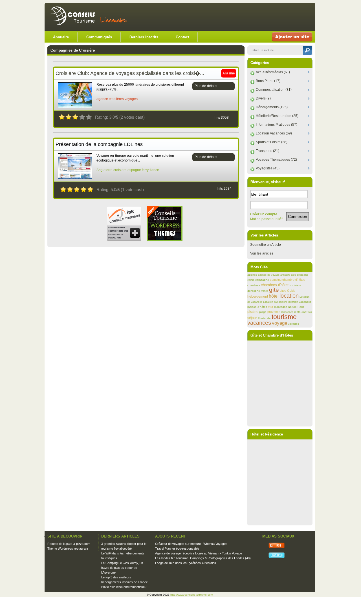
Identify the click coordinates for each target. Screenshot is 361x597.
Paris (301, 306)
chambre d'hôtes (293, 279)
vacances (259, 323)
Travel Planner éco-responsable (177, 548)
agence (102, 99)
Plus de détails (206, 86)
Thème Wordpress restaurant (67, 548)
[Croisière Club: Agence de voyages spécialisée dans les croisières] (75, 107)
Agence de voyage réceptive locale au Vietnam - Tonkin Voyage (198, 553)
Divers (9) (263, 98)
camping (275, 279)
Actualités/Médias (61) (273, 72)
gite (274, 289)
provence (273, 311)
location (289, 296)
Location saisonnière (275, 301)
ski (310, 311)
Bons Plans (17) (268, 81)
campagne (262, 279)
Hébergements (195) (272, 107)
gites (283, 290)
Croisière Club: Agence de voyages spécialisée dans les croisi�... (130, 73)
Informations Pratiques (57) (276, 125)
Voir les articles (261, 253)
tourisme (284, 316)
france (154, 170)
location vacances (299, 301)
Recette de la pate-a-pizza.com (68, 543)
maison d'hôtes (257, 306)
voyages (131, 99)
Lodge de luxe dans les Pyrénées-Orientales (185, 563)
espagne (134, 170)
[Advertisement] (246, 16)
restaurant (300, 311)
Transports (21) (267, 151)
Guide (291, 290)
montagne (280, 306)
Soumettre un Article (265, 245)
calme (250, 279)
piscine (252, 311)
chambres (253, 285)
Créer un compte (263, 214)
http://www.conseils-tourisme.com (191, 594)
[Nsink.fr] (124, 240)
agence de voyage (268, 274)
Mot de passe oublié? (266, 219)
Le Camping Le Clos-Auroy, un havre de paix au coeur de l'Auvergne (122, 567)
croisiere (120, 170)
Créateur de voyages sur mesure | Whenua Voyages (191, 543)
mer (270, 306)
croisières (116, 99)
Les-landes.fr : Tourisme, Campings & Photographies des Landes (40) (203, 558)
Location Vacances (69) (274, 133)
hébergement (257, 296)
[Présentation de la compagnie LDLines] (75, 178)
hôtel (274, 296)
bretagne (303, 274)
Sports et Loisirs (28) (271, 142)
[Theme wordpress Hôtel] (164, 240)
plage (263, 311)
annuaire (285, 274)
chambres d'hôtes (275, 285)
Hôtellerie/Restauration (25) (277, 116)
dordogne (253, 290)
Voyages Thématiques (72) (276, 160)
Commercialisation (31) (274, 90)
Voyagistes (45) (267, 168)
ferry (145, 170)
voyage (279, 323)
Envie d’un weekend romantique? (123, 587)
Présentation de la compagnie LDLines (99, 144)
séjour (252, 318)
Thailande (264, 318)
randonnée (287, 312)
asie (293, 274)
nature (292, 306)
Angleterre (104, 170)
